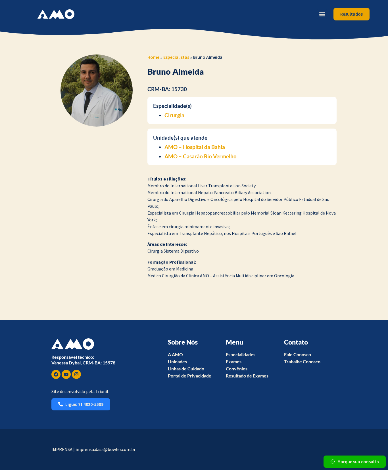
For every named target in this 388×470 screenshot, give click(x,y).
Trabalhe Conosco (302, 361)
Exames (233, 361)
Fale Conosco (297, 354)
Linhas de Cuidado (186, 368)
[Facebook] (56, 374)
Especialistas (176, 57)
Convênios (236, 368)
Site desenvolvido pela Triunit (80, 391)
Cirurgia (174, 115)
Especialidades (240, 354)
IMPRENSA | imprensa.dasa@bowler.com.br (93, 449)
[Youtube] (66, 374)
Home (153, 57)
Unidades (177, 361)
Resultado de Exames (247, 375)
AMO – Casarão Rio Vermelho (200, 156)
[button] (322, 14)
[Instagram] (76, 374)
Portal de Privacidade (189, 375)
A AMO (175, 354)
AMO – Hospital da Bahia (194, 147)
